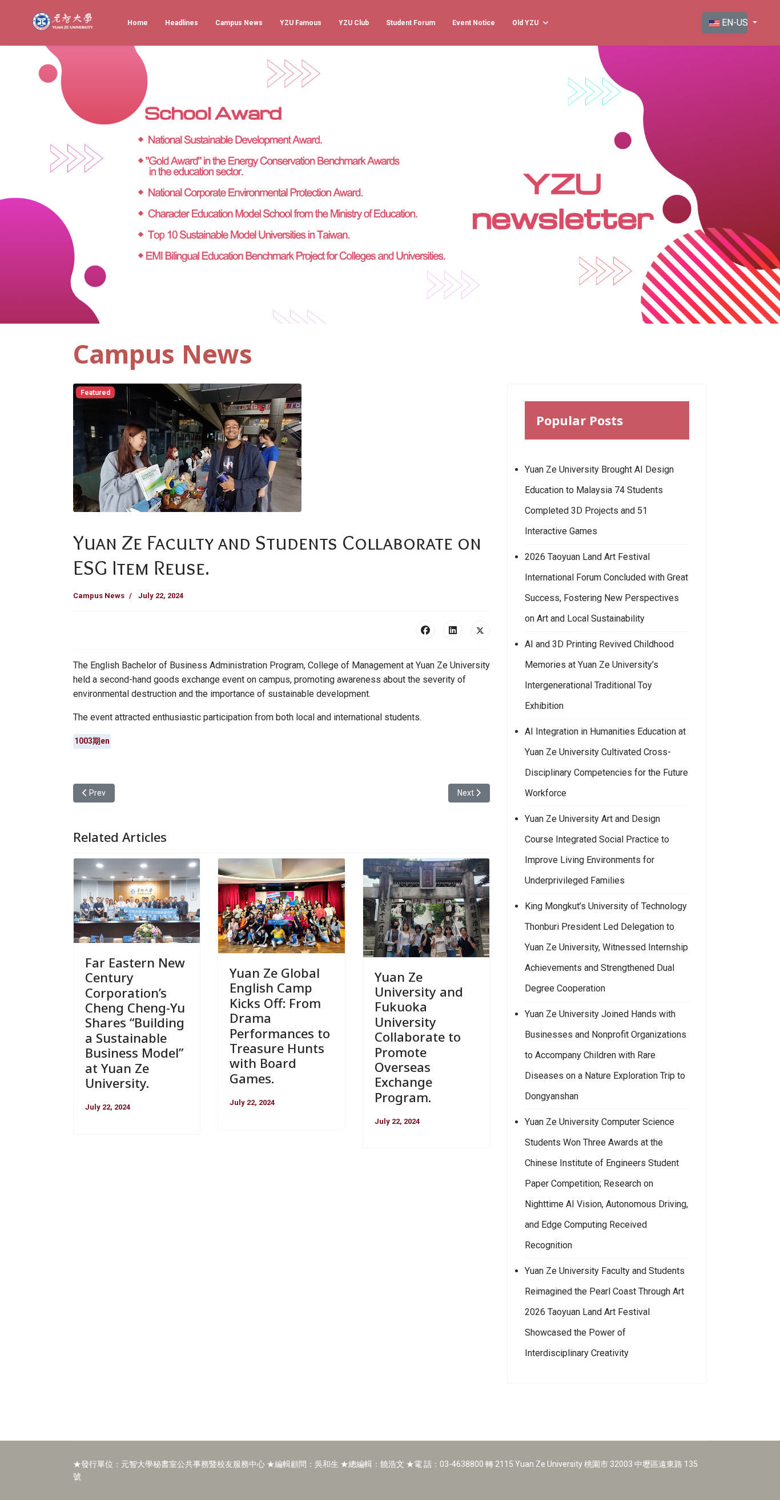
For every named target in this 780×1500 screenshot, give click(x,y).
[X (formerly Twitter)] (480, 630)
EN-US (733, 22)
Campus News (239, 23)
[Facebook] (425, 630)
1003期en (92, 740)
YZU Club (354, 23)
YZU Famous (300, 23)
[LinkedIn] (453, 630)
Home (137, 23)
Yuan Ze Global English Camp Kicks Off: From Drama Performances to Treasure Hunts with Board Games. (280, 1025)
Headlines (181, 23)
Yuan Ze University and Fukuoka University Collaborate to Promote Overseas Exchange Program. (419, 1037)
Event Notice (473, 23)
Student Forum (410, 23)
